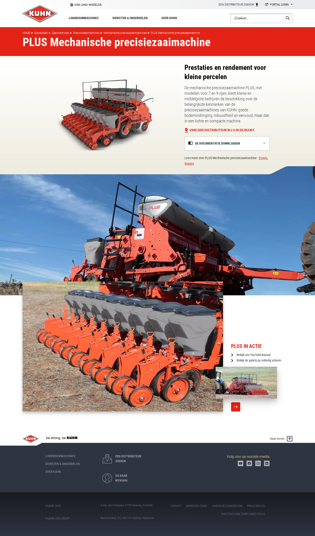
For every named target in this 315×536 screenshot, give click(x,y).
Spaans (189, 163)
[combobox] (278, 5)
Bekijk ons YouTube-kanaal (253, 355)
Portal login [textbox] (279, 4)
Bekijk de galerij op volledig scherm (259, 360)
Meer (235, 407)
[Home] (40, 13)
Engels (263, 158)
